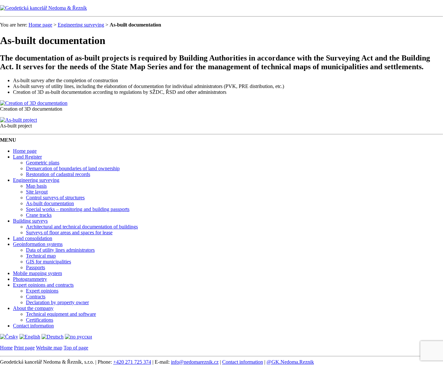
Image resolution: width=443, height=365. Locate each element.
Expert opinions (42, 290)
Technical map (41, 256)
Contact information (33, 325)
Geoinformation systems (38, 244)
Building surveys (30, 221)
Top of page (76, 347)
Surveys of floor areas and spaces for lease (69, 232)
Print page (24, 347)
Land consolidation (32, 238)
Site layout (37, 191)
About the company (33, 308)
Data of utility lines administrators (60, 250)
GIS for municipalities (48, 261)
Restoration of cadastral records (58, 174)
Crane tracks (39, 215)
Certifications (39, 320)
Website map (49, 347)
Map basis (36, 186)
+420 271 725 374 (132, 362)
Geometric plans (42, 162)
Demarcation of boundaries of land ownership (73, 168)
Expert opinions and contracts (43, 285)
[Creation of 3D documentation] (33, 103)
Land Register (27, 157)
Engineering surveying (81, 25)
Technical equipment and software (61, 314)
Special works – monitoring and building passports (77, 209)
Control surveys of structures (55, 197)
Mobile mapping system (37, 273)
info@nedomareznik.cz (195, 362)
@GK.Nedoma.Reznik (290, 362)
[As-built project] (18, 120)
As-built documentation (50, 203)
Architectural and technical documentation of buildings (82, 226)
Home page (40, 25)
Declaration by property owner (57, 302)
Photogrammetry (30, 279)
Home (6, 347)
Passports (35, 267)
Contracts (35, 296)
